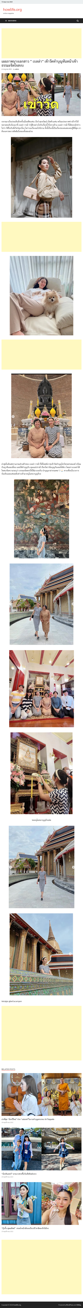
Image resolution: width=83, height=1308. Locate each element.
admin (17, 69)
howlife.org (12, 9)
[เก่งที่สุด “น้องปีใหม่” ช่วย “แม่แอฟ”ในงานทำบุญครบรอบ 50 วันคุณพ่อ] (41, 1116)
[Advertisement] (41, 43)
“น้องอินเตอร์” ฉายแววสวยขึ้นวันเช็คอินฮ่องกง (19, 1174)
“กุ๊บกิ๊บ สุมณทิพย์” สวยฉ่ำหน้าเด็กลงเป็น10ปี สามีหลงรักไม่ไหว (25, 1228)
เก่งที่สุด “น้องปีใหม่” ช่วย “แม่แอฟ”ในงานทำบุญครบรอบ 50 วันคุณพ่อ (28, 1119)
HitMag (78, 1305)
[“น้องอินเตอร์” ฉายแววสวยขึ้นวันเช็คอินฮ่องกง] (41, 1171)
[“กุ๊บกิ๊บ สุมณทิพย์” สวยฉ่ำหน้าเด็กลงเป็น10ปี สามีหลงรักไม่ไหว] (41, 1225)
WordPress (69, 1305)
